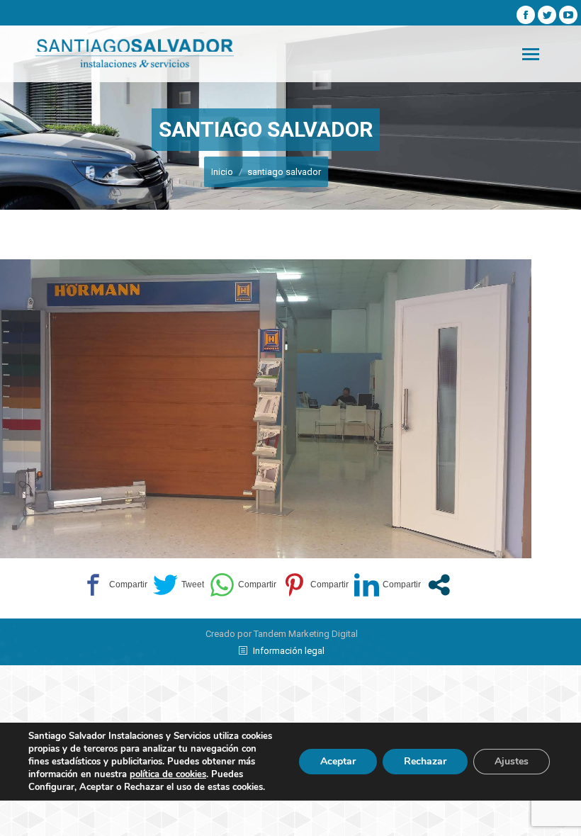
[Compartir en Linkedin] (387, 584)
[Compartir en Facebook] (114, 584)
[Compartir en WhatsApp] (243, 584)
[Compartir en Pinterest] (315, 584)
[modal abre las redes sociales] (439, 584)
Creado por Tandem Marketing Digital (281, 633)
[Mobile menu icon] (531, 54)
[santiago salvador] (265, 408)
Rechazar (425, 761)
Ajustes (512, 761)
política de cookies (168, 774)
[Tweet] (178, 584)
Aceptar (338, 761)
